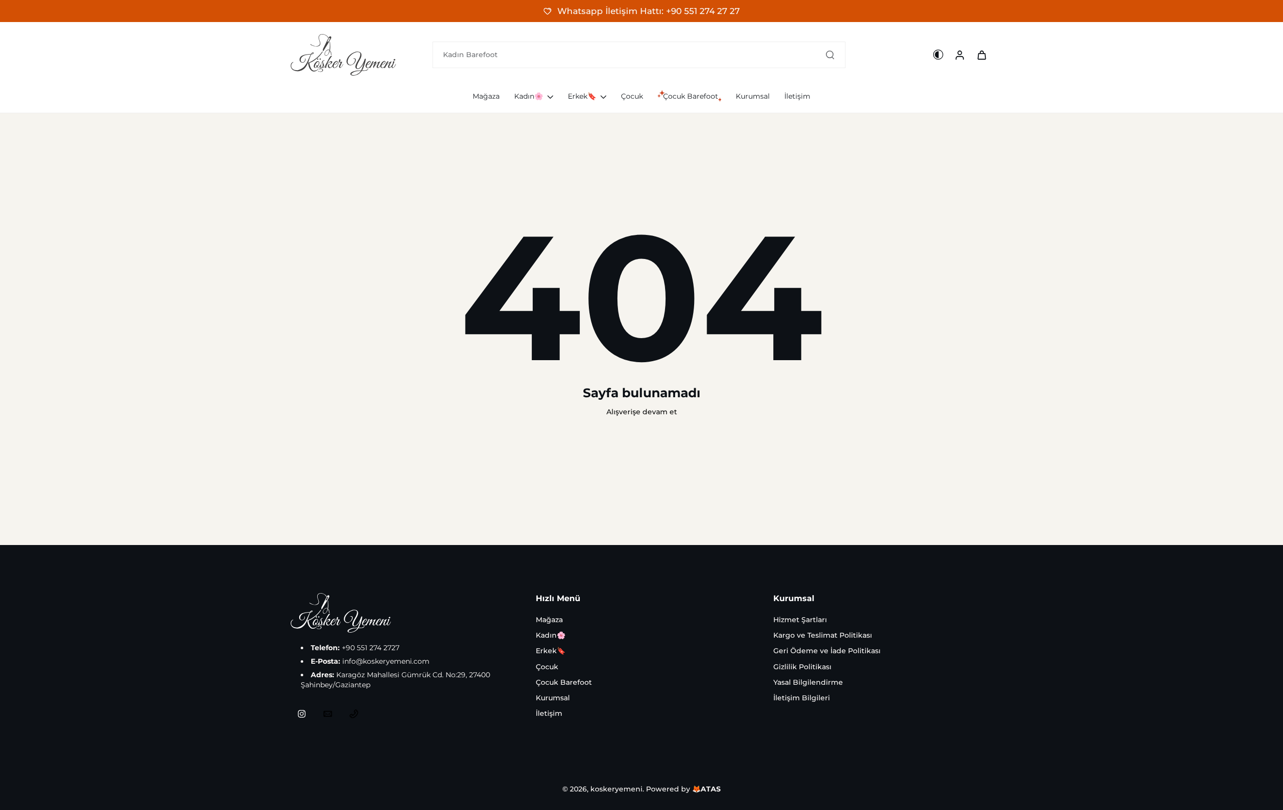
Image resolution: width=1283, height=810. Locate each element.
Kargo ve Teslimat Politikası (822, 635)
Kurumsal (553, 697)
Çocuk (547, 666)
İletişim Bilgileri (801, 697)
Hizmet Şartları (800, 619)
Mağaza (549, 619)
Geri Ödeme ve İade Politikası (827, 650)
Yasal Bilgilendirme (808, 682)
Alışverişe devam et (641, 411)
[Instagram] (302, 714)
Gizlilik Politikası (802, 666)
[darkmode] (938, 55)
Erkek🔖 (550, 650)
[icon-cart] (981, 55)
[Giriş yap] (959, 55)
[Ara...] (830, 55)
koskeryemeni (616, 788)
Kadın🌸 (550, 635)
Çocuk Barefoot (564, 682)
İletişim (549, 713)
